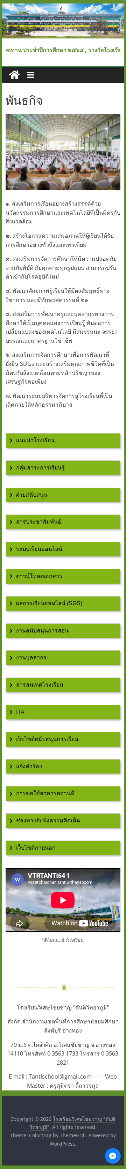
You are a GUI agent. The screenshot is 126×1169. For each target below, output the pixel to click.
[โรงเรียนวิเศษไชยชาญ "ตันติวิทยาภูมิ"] (63, 8)
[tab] (63, 440)
